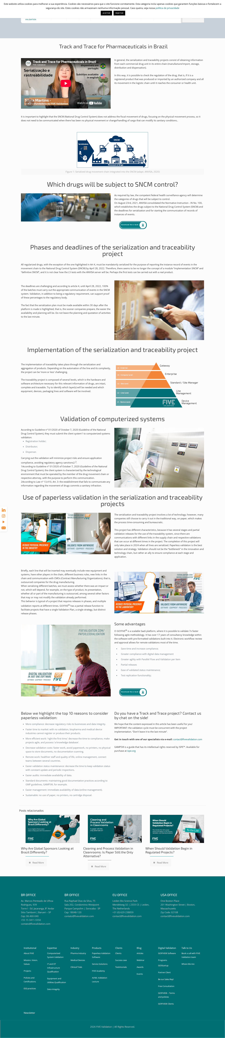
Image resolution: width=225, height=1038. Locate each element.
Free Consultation (166, 986)
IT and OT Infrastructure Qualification (53, 968)
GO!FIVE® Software (167, 953)
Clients (118, 953)
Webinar (140, 960)
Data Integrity (53, 989)
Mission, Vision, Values (31, 962)
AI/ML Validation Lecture (99, 979)
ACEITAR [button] (106, 13)
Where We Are (188, 964)
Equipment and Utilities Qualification (56, 980)
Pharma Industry (78, 953)
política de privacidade (167, 7)
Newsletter (29, 1012)
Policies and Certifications (30, 979)
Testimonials (121, 967)
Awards (140, 967)
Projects (27, 970)
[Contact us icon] (4, 527)
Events (140, 974)
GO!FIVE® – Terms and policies (166, 995)
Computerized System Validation (55, 955)
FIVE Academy (98, 970)
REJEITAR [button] (119, 13)
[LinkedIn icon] (4, 510)
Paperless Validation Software (101, 955)
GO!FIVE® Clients (166, 1003)
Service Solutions (99, 964)
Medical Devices (78, 960)
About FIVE (29, 953)
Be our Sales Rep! (166, 979)
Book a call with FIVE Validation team (191, 955)
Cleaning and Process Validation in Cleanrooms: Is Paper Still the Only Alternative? (108, 852)
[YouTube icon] (4, 522)
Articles (140, 953)
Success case (121, 960)
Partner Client (164, 972)
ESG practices (30, 988)
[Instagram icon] (4, 516)
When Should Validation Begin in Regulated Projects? (168, 850)
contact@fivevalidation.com (187, 739)
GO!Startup (163, 965)
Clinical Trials (76, 967)
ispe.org (131, 750)
